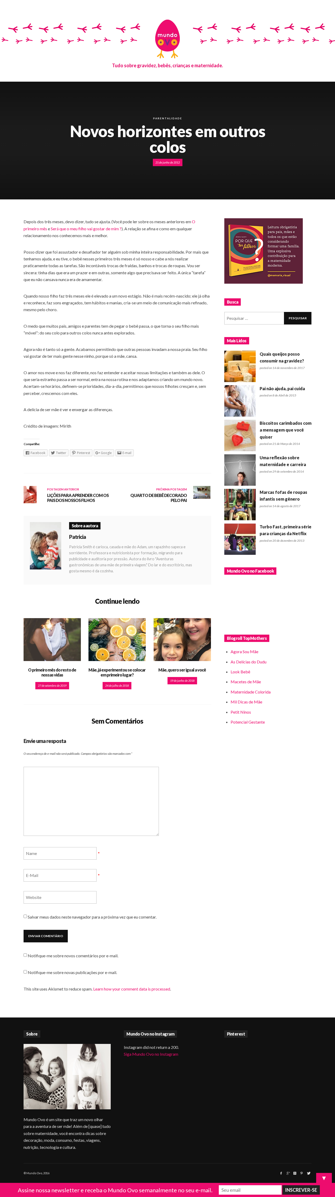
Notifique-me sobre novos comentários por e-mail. (73, 955)
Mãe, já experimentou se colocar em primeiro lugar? (117, 672)
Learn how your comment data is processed (131, 988)
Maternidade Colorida (251, 691)
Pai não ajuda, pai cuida (282, 388)
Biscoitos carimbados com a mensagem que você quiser (285, 430)
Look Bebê (240, 671)
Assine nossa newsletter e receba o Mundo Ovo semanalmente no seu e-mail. (115, 1190)
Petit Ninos (241, 711)
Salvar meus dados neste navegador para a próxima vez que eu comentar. (92, 916)
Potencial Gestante (248, 721)
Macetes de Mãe (246, 681)
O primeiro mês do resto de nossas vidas (52, 672)
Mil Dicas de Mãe (246, 701)
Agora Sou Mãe (244, 651)
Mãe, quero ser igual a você (182, 669)
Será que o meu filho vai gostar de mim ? (86, 228)
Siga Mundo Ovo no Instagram (151, 1053)
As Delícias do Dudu (248, 661)
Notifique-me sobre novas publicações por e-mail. (72, 972)
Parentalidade (167, 118)
